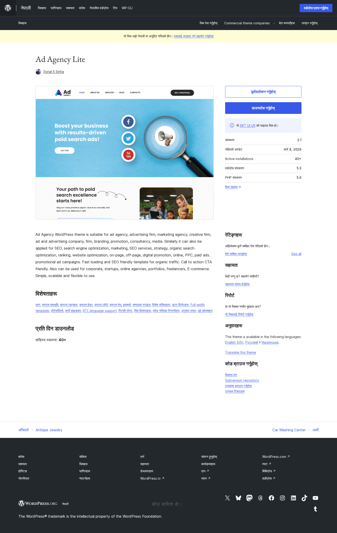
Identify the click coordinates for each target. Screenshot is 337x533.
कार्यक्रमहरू (208, 464)
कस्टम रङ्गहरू (68, 305)
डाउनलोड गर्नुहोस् (263, 108)
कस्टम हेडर (86, 305)
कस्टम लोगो (101, 305)
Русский (251, 342)
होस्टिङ (22, 471)
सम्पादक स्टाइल (141, 305)
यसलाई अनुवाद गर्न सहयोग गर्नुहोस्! (194, 36)
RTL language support (100, 311)
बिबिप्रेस (269, 471)
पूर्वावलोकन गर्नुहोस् (263, 91)
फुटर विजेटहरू (180, 305)
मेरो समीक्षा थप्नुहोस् (236, 254)
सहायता (144, 464)
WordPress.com (276, 457)
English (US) (234, 342)
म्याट (266, 464)
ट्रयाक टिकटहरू (235, 391)
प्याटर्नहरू (84, 478)
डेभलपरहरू (146, 471)
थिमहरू (22, 23)
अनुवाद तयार (188, 311)
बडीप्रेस (269, 478)
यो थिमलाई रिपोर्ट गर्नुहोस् (239, 314)
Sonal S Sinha (53, 72)
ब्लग (38, 305)
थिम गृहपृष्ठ (231, 187)
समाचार (22, 464)
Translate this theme (240, 352)
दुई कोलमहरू (205, 311)
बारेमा (21, 457)
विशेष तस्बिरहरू (161, 305)
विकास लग (231, 375)
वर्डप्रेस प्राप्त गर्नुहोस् (316, 8)
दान (205, 471)
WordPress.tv (152, 478)
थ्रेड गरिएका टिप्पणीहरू (166, 311)
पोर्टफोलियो (57, 311)
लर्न (142, 457)
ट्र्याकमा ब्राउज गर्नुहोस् (238, 386)
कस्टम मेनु (115, 305)
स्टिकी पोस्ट (125, 311)
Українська (270, 342)
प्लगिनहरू (84, 471)
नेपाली (65, 504)
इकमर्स (127, 305)
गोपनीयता (23, 478)
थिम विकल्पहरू (142, 311)
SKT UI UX (247, 125)
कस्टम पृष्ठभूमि (50, 305)
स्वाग (206, 478)
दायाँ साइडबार (73, 311)
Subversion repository (242, 380)
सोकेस (82, 457)
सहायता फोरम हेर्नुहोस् (237, 284)
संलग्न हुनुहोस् (209, 457)
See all (296, 254)
